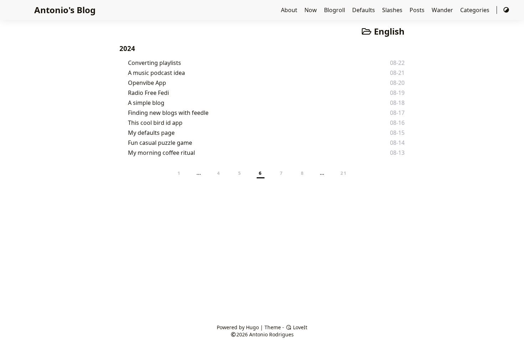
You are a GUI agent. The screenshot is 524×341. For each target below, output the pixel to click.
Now (311, 10)
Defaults (364, 10)
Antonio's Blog (65, 10)
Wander (443, 10)
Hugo (252, 327)
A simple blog (146, 103)
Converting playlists (154, 63)
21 (343, 173)
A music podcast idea (156, 73)
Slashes (393, 10)
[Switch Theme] (506, 10)
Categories (475, 10)
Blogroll (335, 10)
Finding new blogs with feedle (168, 113)
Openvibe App (147, 83)
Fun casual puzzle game (160, 143)
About (290, 10)
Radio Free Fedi (148, 93)
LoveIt (299, 327)
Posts (418, 10)
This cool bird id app (155, 123)
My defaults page (151, 133)
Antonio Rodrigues (271, 334)
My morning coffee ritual (161, 153)
